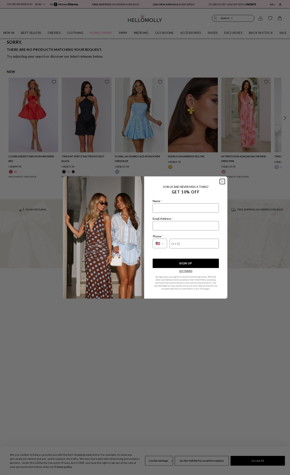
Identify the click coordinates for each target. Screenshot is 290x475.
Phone (158, 236)
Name (157, 201)
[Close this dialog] (222, 181)
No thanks (185, 270)
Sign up (185, 263)
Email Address (163, 218)
